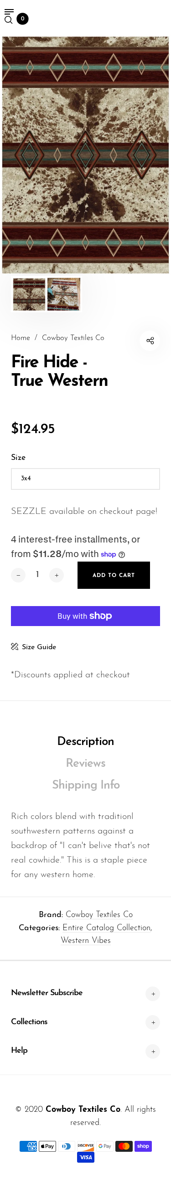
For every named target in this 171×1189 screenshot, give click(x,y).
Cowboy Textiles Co (99, 915)
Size (18, 458)
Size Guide (39, 647)
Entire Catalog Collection (106, 928)
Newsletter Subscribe (47, 993)
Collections (29, 1022)
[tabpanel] (85, 155)
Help (19, 1051)
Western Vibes (86, 941)
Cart (23, 19)
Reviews (85, 764)
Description (85, 742)
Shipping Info (85, 786)
